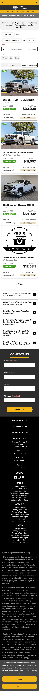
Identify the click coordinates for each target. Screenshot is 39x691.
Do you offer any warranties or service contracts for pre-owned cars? (17, 322)
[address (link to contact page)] (2, 2)
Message (12, 396)
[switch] (36, 2)
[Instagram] (19, 477)
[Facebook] (15, 477)
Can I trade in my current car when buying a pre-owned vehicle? (16, 333)
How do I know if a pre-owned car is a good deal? (17, 294)
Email (10, 372)
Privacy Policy (31, 671)
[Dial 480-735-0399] (7, 2)
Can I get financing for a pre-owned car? (16, 312)
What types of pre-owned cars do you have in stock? (17, 303)
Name (10, 361)
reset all (4, 45)
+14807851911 (19, 461)
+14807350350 (19, 468)
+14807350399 (20, 453)
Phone (6, 384)
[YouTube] (23, 477)
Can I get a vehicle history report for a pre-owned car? (16, 343)
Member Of (18, 433)
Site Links (18, 427)
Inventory (18, 421)
